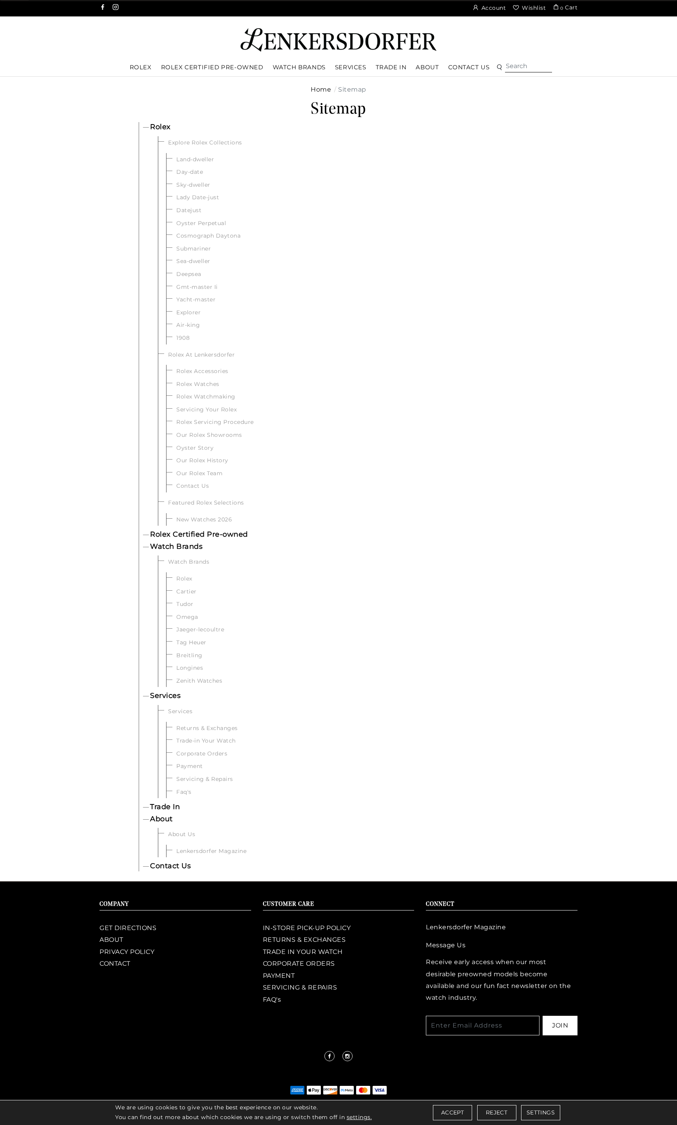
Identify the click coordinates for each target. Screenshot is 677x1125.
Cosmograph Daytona (208, 235)
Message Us (445, 945)
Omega (187, 616)
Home (321, 89)
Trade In (165, 806)
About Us (181, 834)
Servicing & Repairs (204, 778)
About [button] (427, 67)
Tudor (185, 604)
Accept (452, 1112)
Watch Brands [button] (299, 67)
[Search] (528, 66)
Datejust (188, 210)
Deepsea (188, 274)
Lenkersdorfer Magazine (211, 851)
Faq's (184, 791)
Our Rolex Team (199, 473)
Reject (496, 1112)
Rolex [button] (141, 67)
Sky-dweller (193, 184)
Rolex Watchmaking (205, 396)
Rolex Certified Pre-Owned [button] (212, 67)
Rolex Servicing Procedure (215, 421)
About (161, 819)
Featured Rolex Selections (206, 502)
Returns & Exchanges (207, 728)
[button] (499, 67)
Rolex (160, 127)
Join (560, 1025)
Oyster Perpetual (201, 223)
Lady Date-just (197, 197)
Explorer (188, 312)
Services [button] (350, 67)
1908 (183, 337)
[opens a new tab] (103, 7)
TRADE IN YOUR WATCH (303, 952)
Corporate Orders (201, 753)
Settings (541, 1112)
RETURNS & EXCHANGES (304, 939)
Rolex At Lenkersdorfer (201, 354)
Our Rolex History (202, 460)
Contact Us (192, 485)
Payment (189, 766)
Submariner (193, 248)
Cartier (186, 591)
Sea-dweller (193, 261)
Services (165, 695)
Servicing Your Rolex (206, 409)
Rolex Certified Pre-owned (199, 534)
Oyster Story (195, 447)
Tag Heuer (191, 642)
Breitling (189, 655)
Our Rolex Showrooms (209, 434)
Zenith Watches (199, 680)
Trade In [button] (391, 67)
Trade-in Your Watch (206, 740)
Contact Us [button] (468, 67)
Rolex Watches (197, 384)
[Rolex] (641, 37)
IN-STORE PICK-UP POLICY (307, 928)
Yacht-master (195, 299)
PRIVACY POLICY (127, 952)
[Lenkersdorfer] (338, 39)
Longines (189, 667)
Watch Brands (176, 546)
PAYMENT (279, 975)
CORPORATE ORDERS (299, 963)
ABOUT (111, 939)
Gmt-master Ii (197, 286)
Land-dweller (195, 159)
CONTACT (115, 963)
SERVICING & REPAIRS (300, 987)
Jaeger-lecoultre (200, 629)
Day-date (189, 171)
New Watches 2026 (204, 519)
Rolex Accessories (202, 371)
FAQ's (272, 999)
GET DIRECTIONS (128, 928)
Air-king (188, 324)
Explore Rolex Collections (205, 142)
